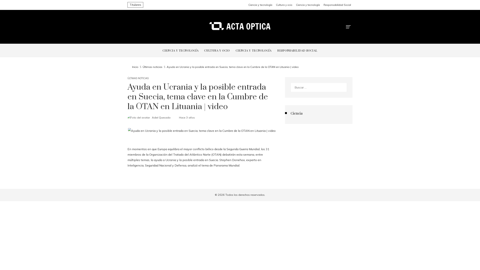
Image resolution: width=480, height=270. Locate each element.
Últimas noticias (138, 78)
